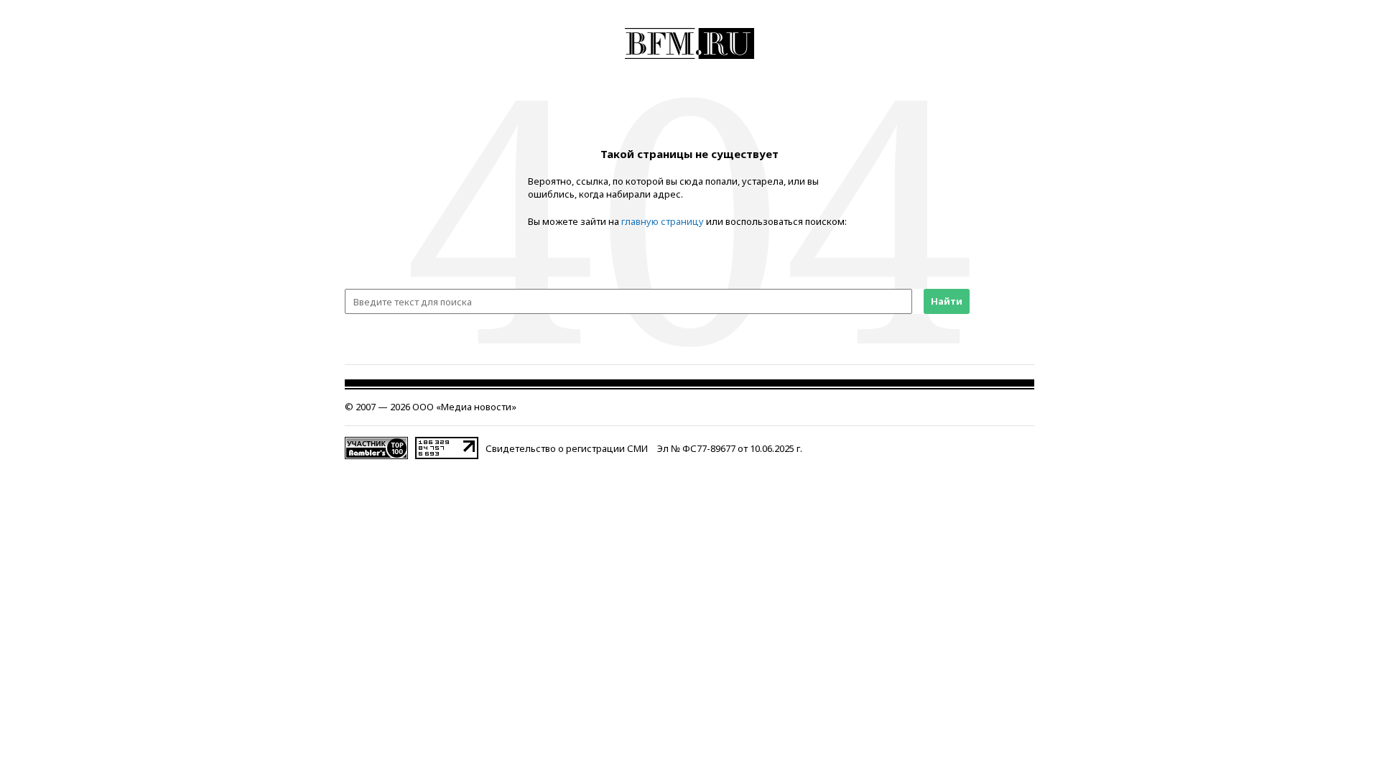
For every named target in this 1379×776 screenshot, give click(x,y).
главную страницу (662, 221)
